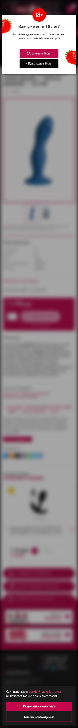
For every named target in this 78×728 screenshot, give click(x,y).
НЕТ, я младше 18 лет (39, 63)
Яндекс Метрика (50, 692)
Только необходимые (39, 717)
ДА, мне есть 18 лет (39, 53)
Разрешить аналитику (39, 706)
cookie (33, 692)
